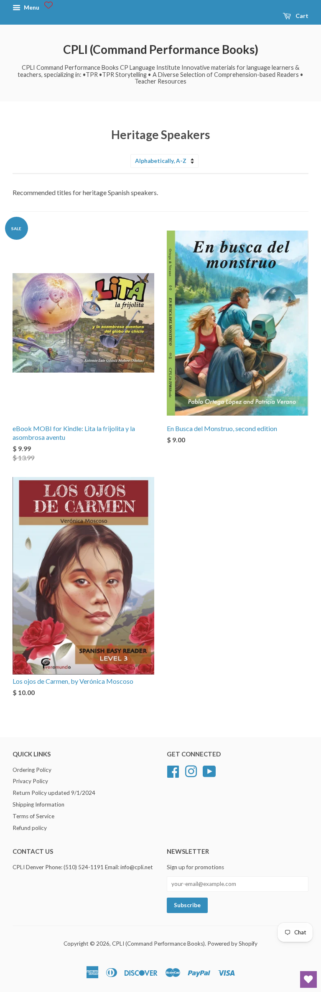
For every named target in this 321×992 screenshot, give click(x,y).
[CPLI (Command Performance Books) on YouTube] (209, 770)
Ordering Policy (32, 769)
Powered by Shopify (232, 943)
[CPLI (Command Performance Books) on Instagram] (191, 770)
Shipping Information (38, 804)
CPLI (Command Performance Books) (160, 49)
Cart (301, 15)
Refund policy (30, 828)
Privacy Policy (30, 781)
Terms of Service (33, 816)
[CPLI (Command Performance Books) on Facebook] (173, 770)
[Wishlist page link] (48, 5)
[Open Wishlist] (308, 979)
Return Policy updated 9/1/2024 (54, 792)
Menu (31, 7)
